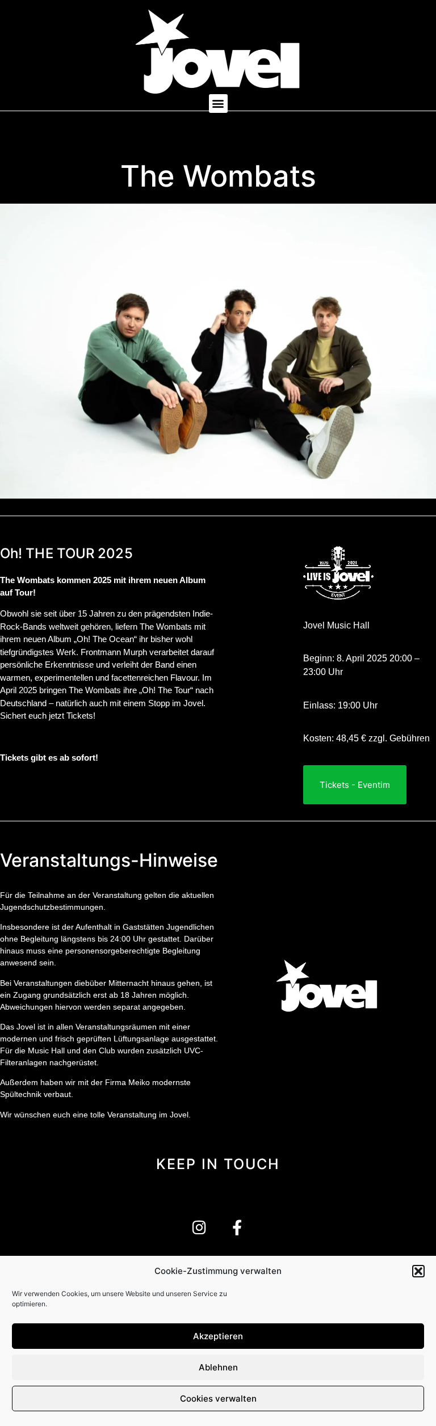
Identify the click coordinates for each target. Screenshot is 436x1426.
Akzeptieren (218, 1336)
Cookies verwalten (218, 1398)
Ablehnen (218, 1367)
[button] (418, 1271)
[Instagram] (199, 1227)
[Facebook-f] (237, 1227)
